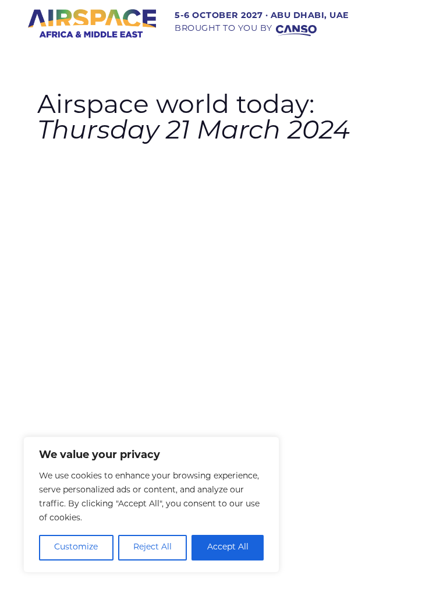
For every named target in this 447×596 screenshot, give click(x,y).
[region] (151, 505)
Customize (76, 547)
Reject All (152, 547)
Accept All (228, 547)
